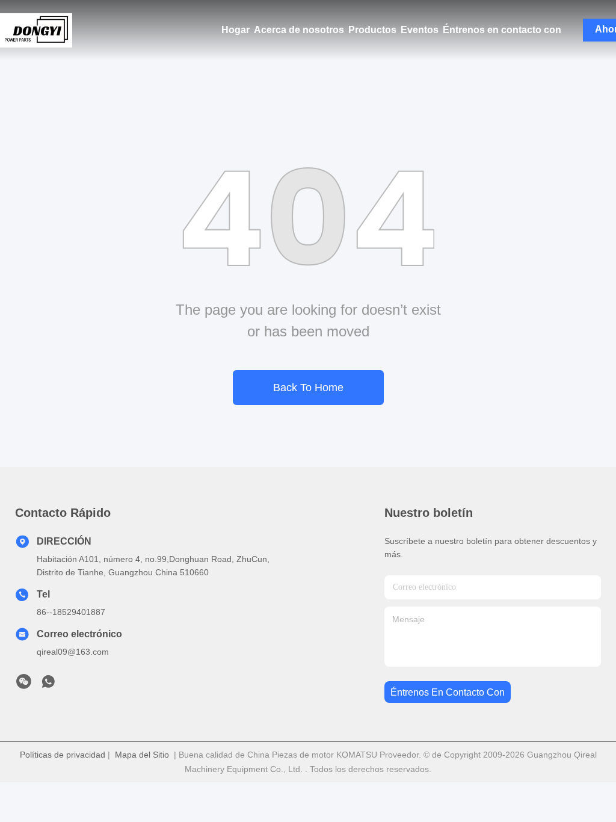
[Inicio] (36, 30)
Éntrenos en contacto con (502, 30)
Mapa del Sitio (142, 754)
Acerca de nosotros (299, 30)
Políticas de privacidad (62, 754)
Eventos (420, 30)
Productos (372, 30)
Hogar (235, 30)
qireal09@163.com (73, 652)
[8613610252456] (48, 685)
